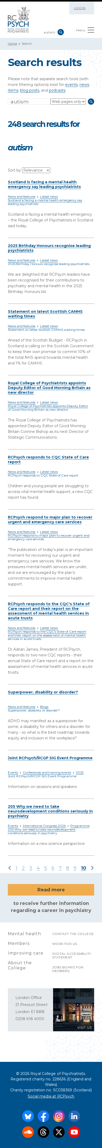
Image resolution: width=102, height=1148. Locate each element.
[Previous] (10, 868)
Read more (51, 890)
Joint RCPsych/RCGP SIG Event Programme (50, 758)
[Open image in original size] (19, 20)
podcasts (57, 90)
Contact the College (73, 934)
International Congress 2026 (44, 826)
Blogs (44, 707)
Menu (80, 30)
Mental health (24, 933)
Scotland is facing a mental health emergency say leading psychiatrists (44, 184)
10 (83, 868)
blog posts (29, 90)
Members (19, 943)
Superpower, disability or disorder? (43, 692)
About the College (20, 965)
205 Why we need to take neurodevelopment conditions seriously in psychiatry (50, 811)
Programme (79, 826)
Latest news (49, 196)
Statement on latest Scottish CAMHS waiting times (46, 330)
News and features (21, 196)
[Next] (92, 868)
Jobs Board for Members (68, 969)
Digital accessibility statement (71, 955)
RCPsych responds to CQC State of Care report (43, 475)
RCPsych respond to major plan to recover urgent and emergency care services (50, 519)
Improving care (25, 953)
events (71, 84)
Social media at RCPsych (51, 1096)
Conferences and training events (47, 772)
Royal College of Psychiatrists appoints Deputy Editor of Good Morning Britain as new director (49, 388)
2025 (79, 772)
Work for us (64, 944)
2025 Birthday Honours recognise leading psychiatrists (48, 264)
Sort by (15, 170)
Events (13, 772)
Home (12, 43)
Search (61, 32)
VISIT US (84, 1027)
